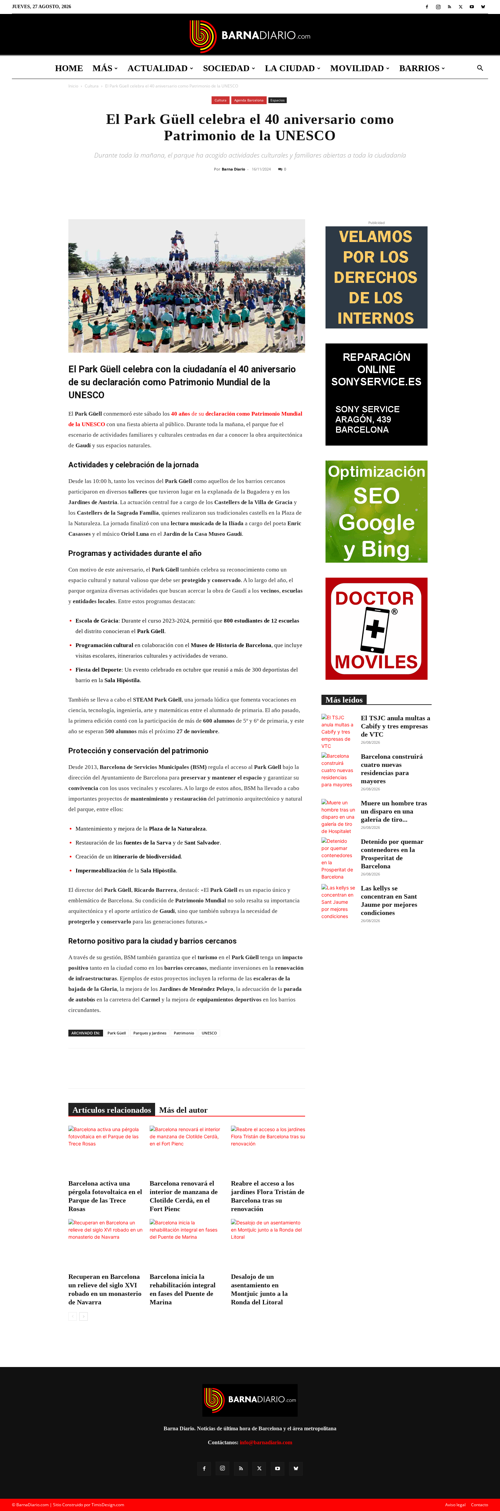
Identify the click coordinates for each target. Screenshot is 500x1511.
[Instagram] (438, 7)
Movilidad (357, 68)
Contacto (479, 1505)
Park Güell (116, 1032)
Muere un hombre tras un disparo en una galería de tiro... (394, 811)
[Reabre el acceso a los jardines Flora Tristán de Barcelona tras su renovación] (268, 1151)
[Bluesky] (483, 7)
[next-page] (83, 1316)
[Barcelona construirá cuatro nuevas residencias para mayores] (338, 770)
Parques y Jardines (149, 1032)
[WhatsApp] (278, 196)
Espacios (277, 100)
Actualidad (158, 68)
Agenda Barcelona (249, 100)
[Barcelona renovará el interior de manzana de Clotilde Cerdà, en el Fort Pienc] (187, 1151)
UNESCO (209, 1032)
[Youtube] (472, 7)
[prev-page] (72, 1316)
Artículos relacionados (111, 1110)
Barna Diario (233, 169)
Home (69, 68)
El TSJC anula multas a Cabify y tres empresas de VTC (395, 726)
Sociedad (226, 68)
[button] (480, 69)
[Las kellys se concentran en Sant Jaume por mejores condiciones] (338, 902)
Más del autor (183, 1110)
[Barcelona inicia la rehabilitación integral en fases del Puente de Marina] (187, 1244)
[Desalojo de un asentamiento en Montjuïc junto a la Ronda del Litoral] (268, 1244)
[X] (460, 7)
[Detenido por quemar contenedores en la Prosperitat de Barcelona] (338, 858)
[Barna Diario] (250, 36)
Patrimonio (184, 1032)
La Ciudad (290, 68)
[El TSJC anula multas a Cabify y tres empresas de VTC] (338, 732)
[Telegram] (294, 196)
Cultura (92, 86)
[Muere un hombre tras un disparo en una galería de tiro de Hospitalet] (338, 817)
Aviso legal (455, 1505)
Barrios (419, 68)
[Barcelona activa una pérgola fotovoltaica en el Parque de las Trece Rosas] (105, 1151)
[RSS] (449, 7)
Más (102, 68)
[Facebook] (427, 7)
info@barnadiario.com (266, 1442)
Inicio (73, 86)
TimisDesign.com (107, 1505)
